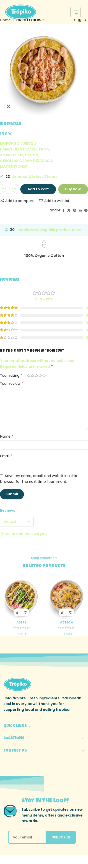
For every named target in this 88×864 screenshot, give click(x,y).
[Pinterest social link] (75, 210)
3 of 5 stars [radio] (36, 375)
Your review (11, 383)
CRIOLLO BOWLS (31, 20)
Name (6, 436)
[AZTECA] (66, 597)
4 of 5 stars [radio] (40, 375)
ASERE (21, 622)
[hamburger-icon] (75, 12)
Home (5, 20)
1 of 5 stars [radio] (28, 375)
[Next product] (85, 20)
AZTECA (66, 622)
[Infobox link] (44, 250)
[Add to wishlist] (25, 612)
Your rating (11, 375)
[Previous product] (74, 20)
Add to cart (38, 189)
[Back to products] (80, 20)
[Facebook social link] (63, 210)
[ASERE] (21, 597)
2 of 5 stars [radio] (32, 375)
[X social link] (69, 210)
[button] (17, 612)
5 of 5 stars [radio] (44, 375)
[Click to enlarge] (8, 106)
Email (6, 455)
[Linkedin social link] (80, 210)
